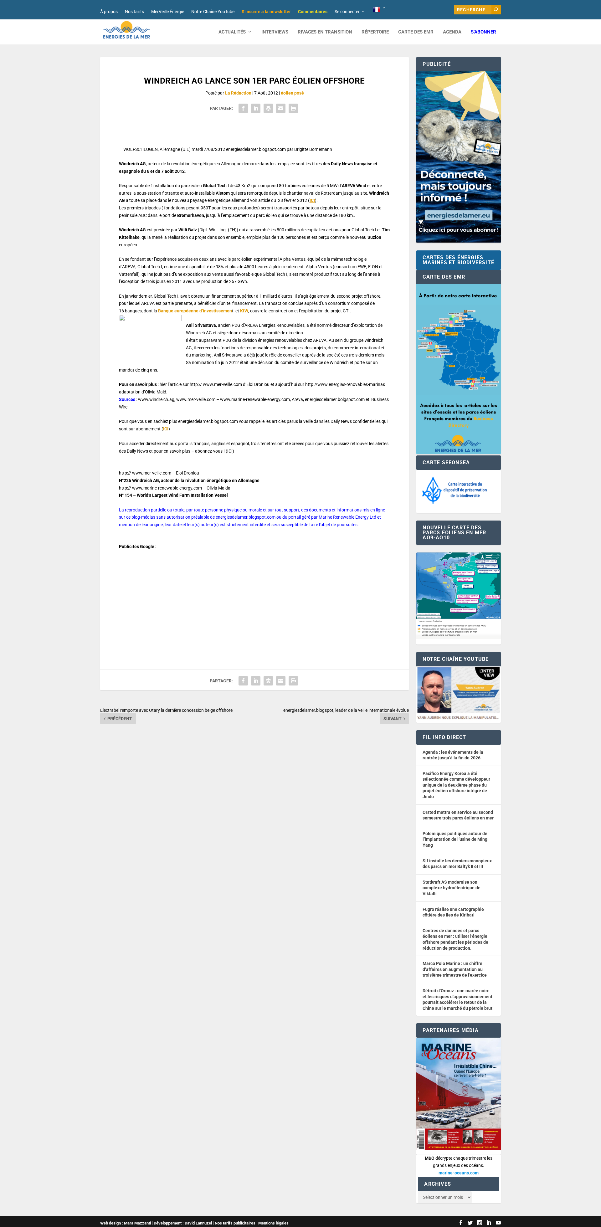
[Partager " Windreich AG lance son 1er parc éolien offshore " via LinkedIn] (255, 108)
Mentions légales (273, 1223)
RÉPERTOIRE (375, 32)
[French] (379, 9)
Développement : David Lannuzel (183, 1223)
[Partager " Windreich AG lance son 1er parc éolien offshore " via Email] (281, 108)
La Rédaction (238, 92)
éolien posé (292, 92)
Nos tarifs (134, 11)
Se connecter (347, 11)
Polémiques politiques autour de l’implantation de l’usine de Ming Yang (455, 839)
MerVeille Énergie (167, 11)
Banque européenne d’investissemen (195, 310)
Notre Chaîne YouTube (212, 11)
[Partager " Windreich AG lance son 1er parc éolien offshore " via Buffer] (268, 108)
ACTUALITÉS (232, 32)
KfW (244, 310)
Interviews (274, 32)
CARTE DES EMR (416, 32)
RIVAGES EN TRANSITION (325, 32)
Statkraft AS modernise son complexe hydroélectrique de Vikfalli (451, 888)
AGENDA (452, 32)
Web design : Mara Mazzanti (125, 1223)
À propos (109, 11)
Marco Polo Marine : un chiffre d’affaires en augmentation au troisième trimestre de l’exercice (455, 969)
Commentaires (312, 11)
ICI (312, 200)
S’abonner (483, 32)
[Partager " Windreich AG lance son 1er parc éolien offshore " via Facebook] (243, 108)
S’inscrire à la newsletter (266, 11)
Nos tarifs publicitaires (235, 1223)
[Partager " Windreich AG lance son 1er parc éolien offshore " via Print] (293, 108)
